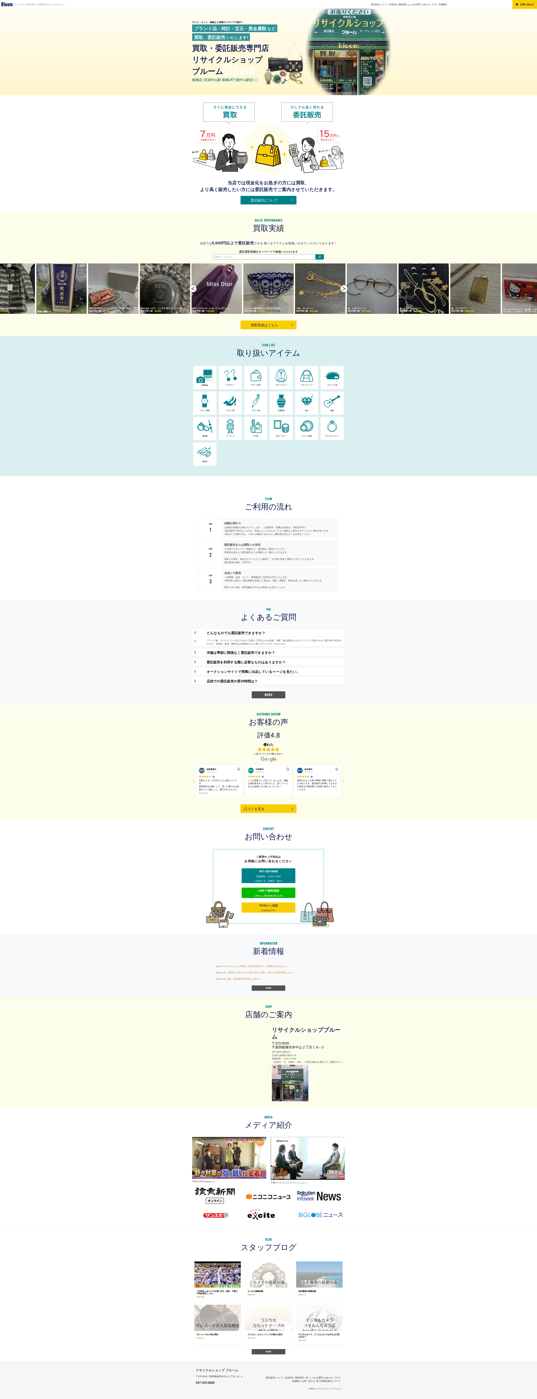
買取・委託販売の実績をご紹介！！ (245, 978)
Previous (192, 288)
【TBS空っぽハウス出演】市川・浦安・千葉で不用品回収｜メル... (260, 972)
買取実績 (402, 4)
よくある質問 (414, 4)
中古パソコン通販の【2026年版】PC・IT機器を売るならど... (257, 966)
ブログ (434, 4)
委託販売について (379, 4)
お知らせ (426, 4)
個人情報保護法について (328, 1380)
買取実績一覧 (301, 1377)
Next (344, 288)
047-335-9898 (205, 1382)
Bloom (7, 4)
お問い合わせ (308, 1380)
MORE (269, 695)
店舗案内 (443, 4)
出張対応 (393, 4)
